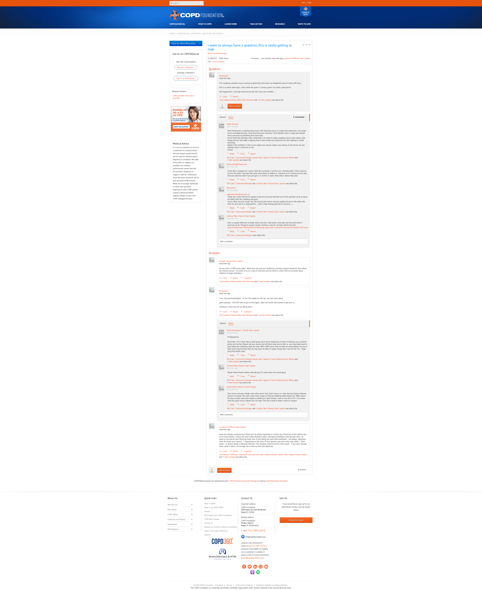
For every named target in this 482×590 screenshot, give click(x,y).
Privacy (229, 585)
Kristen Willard (288, 157)
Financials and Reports (176, 519)
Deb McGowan (248, 100)
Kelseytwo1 (223, 76)
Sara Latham (224, 100)
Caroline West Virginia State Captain (270, 183)
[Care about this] (303, 44)
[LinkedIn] (255, 567)
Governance (172, 524)
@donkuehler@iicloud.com (238, 194)
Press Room (172, 509)
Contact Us (208, 523)
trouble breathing (218, 61)
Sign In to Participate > (186, 78)
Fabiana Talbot (236, 100)
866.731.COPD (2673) (256, 546)
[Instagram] (261, 567)
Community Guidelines (244, 585)
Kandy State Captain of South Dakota (267, 157)
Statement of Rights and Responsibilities (272, 585)
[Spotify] (258, 572)
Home (171, 33)
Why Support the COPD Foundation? (218, 515)
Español (207, 535)
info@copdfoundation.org (253, 558)
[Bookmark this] (306, 44)
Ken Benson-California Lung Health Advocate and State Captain (245, 454)
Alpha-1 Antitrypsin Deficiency (216, 531)
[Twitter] (250, 567)
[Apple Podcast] (252, 572)
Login (309, 2)
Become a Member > (186, 67)
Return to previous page (217, 53)
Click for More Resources (183, 43)
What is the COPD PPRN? (213, 507)
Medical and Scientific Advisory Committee (220, 527)
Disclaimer (219, 585)
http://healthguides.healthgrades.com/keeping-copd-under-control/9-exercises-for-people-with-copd (267, 227)
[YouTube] (266, 567)
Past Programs (173, 529)
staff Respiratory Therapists (277, 481)
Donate (305, 11)
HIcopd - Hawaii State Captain (282, 454)
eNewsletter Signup (296, 520)
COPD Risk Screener (211, 519)
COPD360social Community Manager (242, 481)
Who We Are (172, 504)
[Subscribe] (309, 44)
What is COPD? (210, 503)
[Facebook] (244, 567)
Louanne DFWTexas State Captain (297, 58)
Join (303, 2)
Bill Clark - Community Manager (239, 157)
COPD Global (173, 514)
